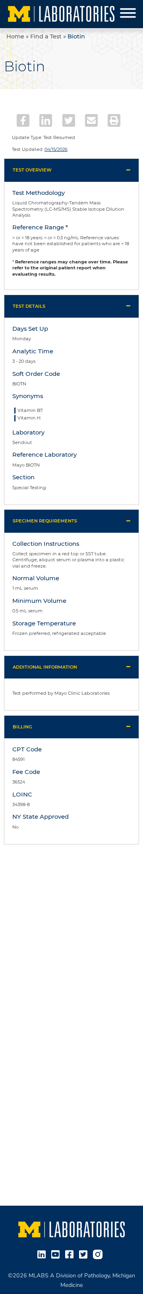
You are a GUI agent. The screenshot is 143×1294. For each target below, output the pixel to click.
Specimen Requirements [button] (45, 521)
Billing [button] (22, 727)
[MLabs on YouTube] (57, 1253)
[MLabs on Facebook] (71, 1253)
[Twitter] (68, 120)
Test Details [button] (29, 306)
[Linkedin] (45, 120)
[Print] (114, 120)
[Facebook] (23, 120)
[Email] (91, 120)
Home (15, 36)
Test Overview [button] (32, 170)
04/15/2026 (56, 149)
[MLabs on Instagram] (99, 1253)
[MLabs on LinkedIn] (43, 1253)
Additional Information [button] (45, 667)
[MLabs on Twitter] (85, 1253)
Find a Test (46, 36)
